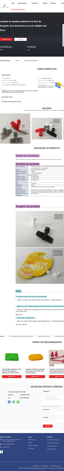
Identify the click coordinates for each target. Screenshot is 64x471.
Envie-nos (20, 39)
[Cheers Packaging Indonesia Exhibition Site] (47, 128)
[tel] (22, 402)
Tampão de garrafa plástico (53, 443)
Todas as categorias (51, 449)
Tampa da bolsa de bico (52, 446)
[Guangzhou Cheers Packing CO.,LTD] (4, 6)
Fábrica (29, 442)
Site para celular (44, 465)
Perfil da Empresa (31, 439)
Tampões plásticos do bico (52, 439)
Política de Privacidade (56, 465)
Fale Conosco (31, 448)
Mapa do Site (35, 465)
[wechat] (18, 402)
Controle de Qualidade (33, 445)
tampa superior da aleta (44, 336)
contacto (47, 426)
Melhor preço (6, 39)
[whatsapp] (13, 402)
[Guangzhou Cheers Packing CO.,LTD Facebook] (1, 451)
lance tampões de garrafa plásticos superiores (21, 336)
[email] (9, 402)
